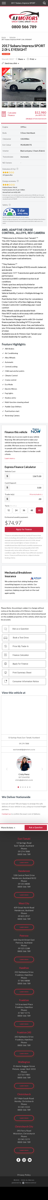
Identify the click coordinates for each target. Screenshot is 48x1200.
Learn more (9, 458)
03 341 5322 (24, 1107)
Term (11, 506)
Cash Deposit (10, 483)
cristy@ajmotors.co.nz (24, 780)
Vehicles (12, 37)
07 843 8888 (24, 980)
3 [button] (22, 788)
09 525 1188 (24, 948)
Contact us (6, 814)
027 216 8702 (24, 777)
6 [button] (29, 788)
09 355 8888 (24, 884)
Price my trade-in (35, 494)
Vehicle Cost (10, 471)
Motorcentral (30, 1183)
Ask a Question (35, 827)
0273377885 (24, 1075)
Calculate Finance (12, 113)
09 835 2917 (24, 916)
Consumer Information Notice (26, 681)
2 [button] (20, 788)
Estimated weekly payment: (16, 517)
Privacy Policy (24, 1175)
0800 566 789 (24, 26)
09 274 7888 (24, 743)
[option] (24, 84)
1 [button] (18, 788)
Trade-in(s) (9, 494)
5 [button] (27, 788)
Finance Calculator (21, 655)
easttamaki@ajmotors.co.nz (24, 749)
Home (4, 37)
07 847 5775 (24, 1013)
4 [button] (25, 788)
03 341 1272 (24, 1139)
